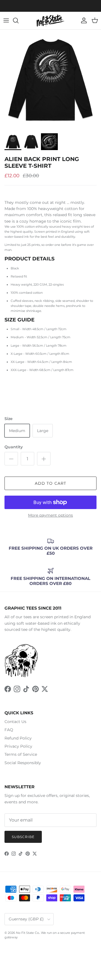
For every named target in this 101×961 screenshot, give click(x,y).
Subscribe (23, 837)
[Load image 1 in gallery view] (50, 80)
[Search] (18, 20)
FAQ (8, 729)
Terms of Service (20, 754)
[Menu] (6, 20)
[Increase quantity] (43, 458)
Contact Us (15, 721)
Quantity (13, 446)
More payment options (50, 515)
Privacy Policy (18, 746)
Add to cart (50, 483)
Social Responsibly (22, 762)
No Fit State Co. (28, 933)
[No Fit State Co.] (50, 21)
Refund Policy (18, 738)
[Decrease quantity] (11, 458)
